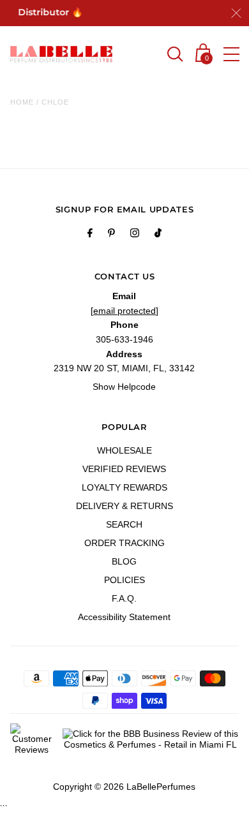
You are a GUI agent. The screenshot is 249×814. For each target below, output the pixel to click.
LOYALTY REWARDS (124, 487)
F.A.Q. (124, 598)
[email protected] (124, 311)
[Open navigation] (231, 54)
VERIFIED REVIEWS (124, 469)
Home (22, 102)
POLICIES (124, 580)
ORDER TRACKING (124, 543)
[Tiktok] (158, 234)
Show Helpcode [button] (124, 386)
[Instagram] (134, 234)
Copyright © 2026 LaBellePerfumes (124, 786)
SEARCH (124, 524)
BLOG (124, 561)
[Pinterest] (111, 234)
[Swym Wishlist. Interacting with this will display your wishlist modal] (148, 55)
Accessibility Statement (124, 617)
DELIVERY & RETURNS (124, 506)
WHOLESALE (124, 450)
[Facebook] (90, 234)
